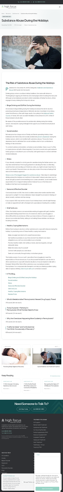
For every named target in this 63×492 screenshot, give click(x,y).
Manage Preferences (29, 482)
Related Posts (12, 294)
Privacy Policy (11, 488)
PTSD (3, 470)
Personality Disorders (7, 468)
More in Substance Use (30, 25)
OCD (3, 465)
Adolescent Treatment (39, 439)
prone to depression (43, 137)
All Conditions (5, 455)
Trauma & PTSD (37, 447)
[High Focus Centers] (9, 6)
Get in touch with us (27, 268)
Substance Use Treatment (40, 427)
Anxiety (4, 458)
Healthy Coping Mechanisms (17, 291)
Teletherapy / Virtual (38, 444)
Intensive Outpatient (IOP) (40, 434)
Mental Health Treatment (40, 424)
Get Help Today (23, 409)
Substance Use (15, 13)
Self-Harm (4, 473)
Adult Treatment (37, 442)
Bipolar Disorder (6, 460)
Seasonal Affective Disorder (16, 286)
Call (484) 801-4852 (38, 409)
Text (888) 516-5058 (7, 433)
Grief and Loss (12, 288)
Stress (10, 283)
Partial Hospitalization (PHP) (40, 432)
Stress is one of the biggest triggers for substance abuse (23, 175)
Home (3, 13)
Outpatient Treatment (39, 437)
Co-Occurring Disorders (39, 429)
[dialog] (47, 472)
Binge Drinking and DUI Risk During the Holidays (22, 277)
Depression (5, 463)
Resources (8, 13)
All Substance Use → (55, 376)
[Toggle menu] (59, 7)
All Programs (36, 422)
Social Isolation (13, 280)
